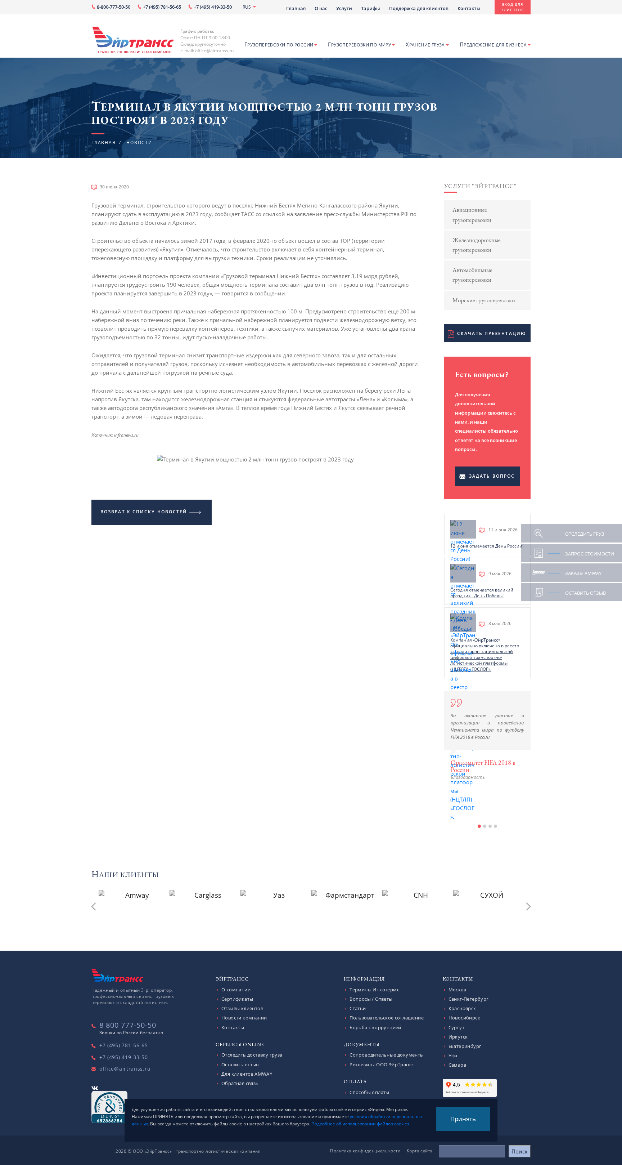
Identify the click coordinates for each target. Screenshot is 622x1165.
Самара (457, 1065)
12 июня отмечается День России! (486, 546)
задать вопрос (492, 476)
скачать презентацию (491, 333)
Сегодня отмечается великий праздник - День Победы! (481, 593)
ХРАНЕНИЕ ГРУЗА (425, 44)
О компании (236, 989)
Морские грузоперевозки (483, 300)
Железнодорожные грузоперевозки (476, 245)
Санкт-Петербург (469, 999)
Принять (463, 1119)
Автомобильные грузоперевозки (472, 275)
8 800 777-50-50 (127, 1025)
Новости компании (244, 1017)
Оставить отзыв (240, 1064)
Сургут (456, 1027)
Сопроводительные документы (387, 1055)
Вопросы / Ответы (371, 999)
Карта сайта (419, 1151)
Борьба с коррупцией (375, 1027)
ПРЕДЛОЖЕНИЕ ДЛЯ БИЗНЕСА (493, 44)
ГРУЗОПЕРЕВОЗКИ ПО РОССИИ (279, 44)
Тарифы (370, 8)
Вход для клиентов (512, 7)
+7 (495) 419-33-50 (213, 7)
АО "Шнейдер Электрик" (484, 806)
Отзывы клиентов (242, 1008)
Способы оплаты (369, 1092)
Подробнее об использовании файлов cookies (360, 1124)
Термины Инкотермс (374, 989)
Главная (296, 8)
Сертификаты (237, 999)
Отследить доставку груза (252, 1055)
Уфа (453, 1055)
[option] (487, 736)
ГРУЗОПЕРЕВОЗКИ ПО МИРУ (359, 44)
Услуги (344, 8)
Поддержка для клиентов (419, 8)
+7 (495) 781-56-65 (162, 7)
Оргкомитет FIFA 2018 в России (483, 766)
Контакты (469, 8)
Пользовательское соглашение (387, 1017)
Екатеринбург (465, 1046)
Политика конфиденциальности (365, 1151)
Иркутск (458, 1037)
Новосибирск (464, 1017)
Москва (457, 989)
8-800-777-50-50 (113, 7)
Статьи (358, 1008)
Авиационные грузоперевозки (471, 214)
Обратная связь (240, 1083)
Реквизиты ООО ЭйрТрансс (382, 1064)
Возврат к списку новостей (144, 512)
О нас (321, 8)
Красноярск (462, 1008)
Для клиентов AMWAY (246, 1074)
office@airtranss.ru (124, 1068)
